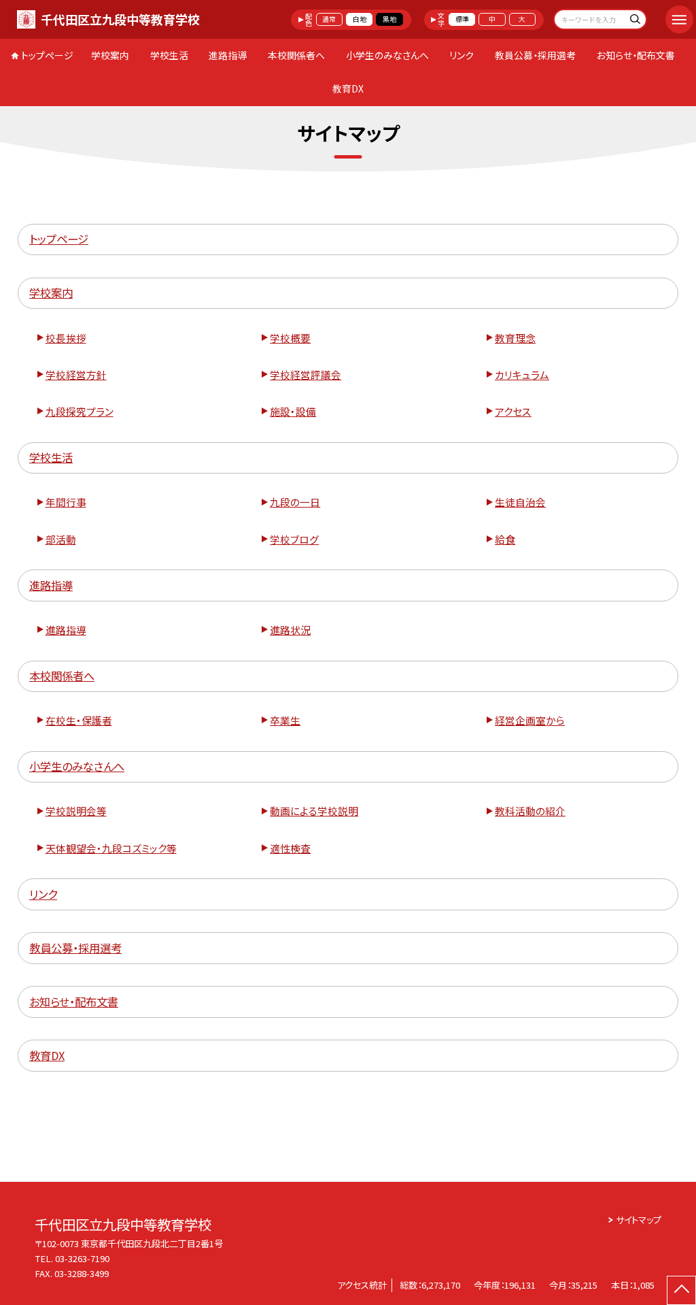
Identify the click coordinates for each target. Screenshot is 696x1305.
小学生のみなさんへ (387, 55)
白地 (359, 19)
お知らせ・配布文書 (636, 55)
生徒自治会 (520, 502)
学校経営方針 (76, 374)
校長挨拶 (66, 338)
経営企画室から (530, 720)
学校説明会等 (76, 811)
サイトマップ (638, 1219)
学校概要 (290, 338)
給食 (505, 539)
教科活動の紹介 (530, 811)
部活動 (61, 539)
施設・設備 (293, 411)
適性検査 (290, 848)
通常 (329, 19)
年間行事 (66, 502)
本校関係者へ (296, 55)
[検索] (634, 21)
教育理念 (515, 338)
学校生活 (169, 55)
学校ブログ (294, 539)
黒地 (389, 19)
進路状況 (290, 630)
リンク (461, 55)
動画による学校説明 (314, 811)
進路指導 (228, 55)
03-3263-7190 (82, 1258)
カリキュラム (522, 374)
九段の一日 (295, 502)
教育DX (348, 88)
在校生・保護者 (79, 720)
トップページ (47, 55)
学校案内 (110, 55)
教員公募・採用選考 (535, 55)
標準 (462, 19)
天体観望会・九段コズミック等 (111, 848)
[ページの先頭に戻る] (681, 1290)
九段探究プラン (80, 411)
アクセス (513, 411)
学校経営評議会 (305, 374)
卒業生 (285, 720)
